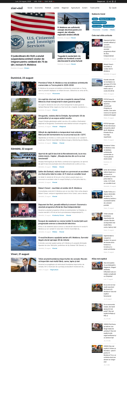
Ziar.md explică (108, 26)
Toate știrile (94, 8)
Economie (39, 8)
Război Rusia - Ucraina (107, 19)
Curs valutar (97, 26)
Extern (84, 8)
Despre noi (101, 1)
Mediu (112, 30)
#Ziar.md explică (99, 259)
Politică (48, 8)
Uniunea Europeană (99, 22)
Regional (65, 8)
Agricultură (75, 8)
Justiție (56, 8)
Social (30, 8)
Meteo (95, 19)
